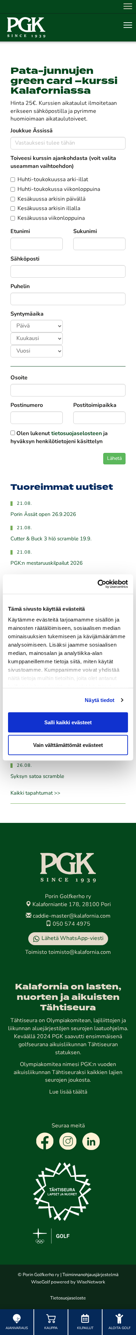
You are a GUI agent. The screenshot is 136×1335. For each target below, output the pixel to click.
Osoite (19, 378)
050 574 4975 (70, 924)
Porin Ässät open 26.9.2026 (43, 514)
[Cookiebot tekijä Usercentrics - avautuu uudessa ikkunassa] (98, 584)
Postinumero (26, 405)
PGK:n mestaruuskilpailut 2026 (46, 563)
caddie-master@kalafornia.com (71, 916)
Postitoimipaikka (94, 405)
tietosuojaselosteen (76, 434)
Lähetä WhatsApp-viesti (72, 938)
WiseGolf (40, 1282)
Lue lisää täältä (68, 1092)
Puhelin (20, 287)
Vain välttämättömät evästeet (68, 745)
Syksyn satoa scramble (37, 776)
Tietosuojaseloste (68, 1298)
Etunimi (20, 231)
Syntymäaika (27, 314)
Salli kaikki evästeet (68, 722)
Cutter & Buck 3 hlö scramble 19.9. (50, 539)
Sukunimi (85, 231)
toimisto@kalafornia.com (79, 952)
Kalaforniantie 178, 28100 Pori (71, 905)
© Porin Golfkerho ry (38, 1275)
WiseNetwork (91, 1282)
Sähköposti (24, 259)
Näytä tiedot (99, 700)
